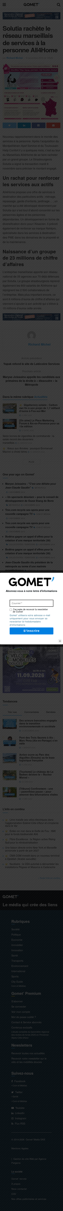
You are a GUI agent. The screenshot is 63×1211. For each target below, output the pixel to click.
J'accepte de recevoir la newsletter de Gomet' (30, 610)
